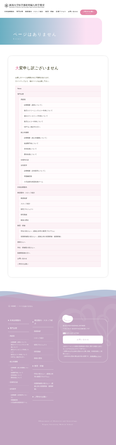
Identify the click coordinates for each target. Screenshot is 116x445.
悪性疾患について (30, 154)
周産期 (23, 99)
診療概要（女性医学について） (35, 171)
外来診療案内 (22, 187)
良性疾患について (30, 149)
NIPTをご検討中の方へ (32, 127)
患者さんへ (21, 242)
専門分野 (20, 94)
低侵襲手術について (31, 143)
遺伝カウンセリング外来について (36, 116)
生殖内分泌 (25, 160)
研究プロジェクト (27, 209)
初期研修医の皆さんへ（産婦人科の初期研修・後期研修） (41, 236)
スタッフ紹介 (25, 204)
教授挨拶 (24, 198)
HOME (13, 306)
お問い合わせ (22, 258)
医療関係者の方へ (23, 253)
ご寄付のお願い (23, 264)
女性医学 (24, 165)
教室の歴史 (25, 220)
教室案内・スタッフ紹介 (26, 193)
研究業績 (24, 215)
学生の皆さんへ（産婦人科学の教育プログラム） (38, 231)
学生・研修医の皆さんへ (26, 247)
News (19, 88)
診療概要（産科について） (33, 105)
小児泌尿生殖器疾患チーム (33, 182)
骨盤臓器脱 (28, 176)
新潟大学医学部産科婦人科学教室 (25, 5)
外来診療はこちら (95, 356)
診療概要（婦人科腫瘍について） (36, 138)
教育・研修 (21, 225)
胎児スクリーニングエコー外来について (38, 110)
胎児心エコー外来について (33, 121)
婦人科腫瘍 (25, 132)
